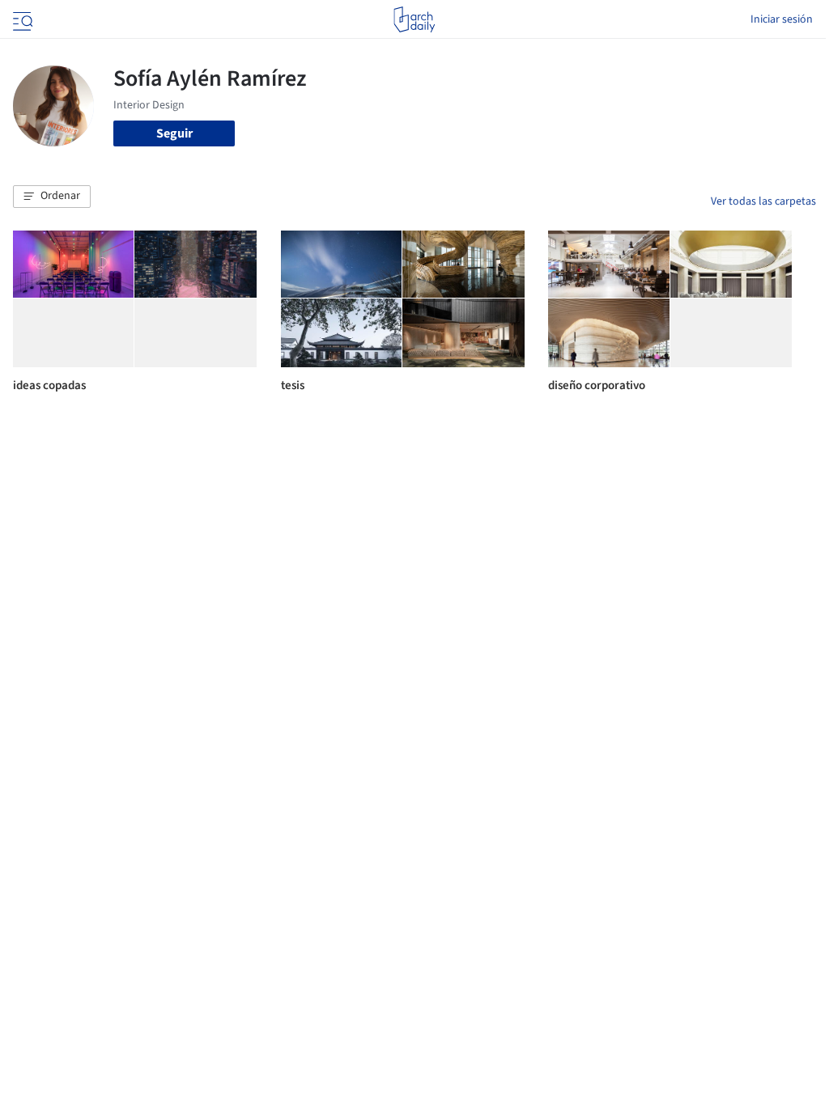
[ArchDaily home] (414, 19)
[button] (52, 196)
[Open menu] (21, 19)
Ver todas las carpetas (763, 201)
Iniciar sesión (781, 19)
